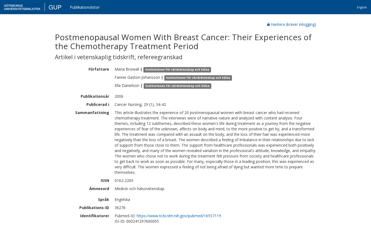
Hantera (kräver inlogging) (293, 24)
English (362, 7)
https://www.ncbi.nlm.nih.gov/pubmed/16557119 (179, 215)
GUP (55, 7)
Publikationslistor (85, 7)
